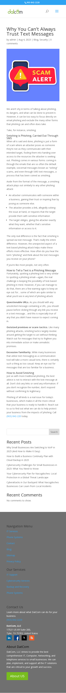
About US (17, 676)
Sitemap (11, 555)
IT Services (12, 531)
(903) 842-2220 (14, 619)
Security (44, 39)
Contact (11, 543)
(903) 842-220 (14, 416)
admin (13, 39)
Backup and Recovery (18, 586)
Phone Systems (15, 537)
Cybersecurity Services (18, 580)
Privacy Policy (14, 561)
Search (54, 431)
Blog (35, 39)
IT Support (12, 574)
